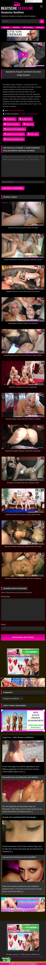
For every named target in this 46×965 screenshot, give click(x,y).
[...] (24, 772)
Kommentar (5, 596)
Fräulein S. (23, 114)
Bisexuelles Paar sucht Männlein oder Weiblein (20, 777)
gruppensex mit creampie (14, 134)
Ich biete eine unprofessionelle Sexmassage (19, 817)
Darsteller (16, 27)
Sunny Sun (33, 114)
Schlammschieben (13, 124)
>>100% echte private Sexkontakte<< (23, 964)
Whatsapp (40, 27)
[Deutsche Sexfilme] (19, 6)
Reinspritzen (11, 119)
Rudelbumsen (26, 119)
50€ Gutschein (27, 27)
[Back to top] (39, 959)
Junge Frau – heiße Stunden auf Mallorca (18, 737)
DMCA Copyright (21, 956)
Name (4, 624)
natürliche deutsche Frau (14, 139)
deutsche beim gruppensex (15, 129)
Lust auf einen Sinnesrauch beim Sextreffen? (19, 857)
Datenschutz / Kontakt (34, 956)
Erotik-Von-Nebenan (16, 110)
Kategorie (6, 27)
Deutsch (30, 1)
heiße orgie (34, 134)
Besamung (29, 124)
